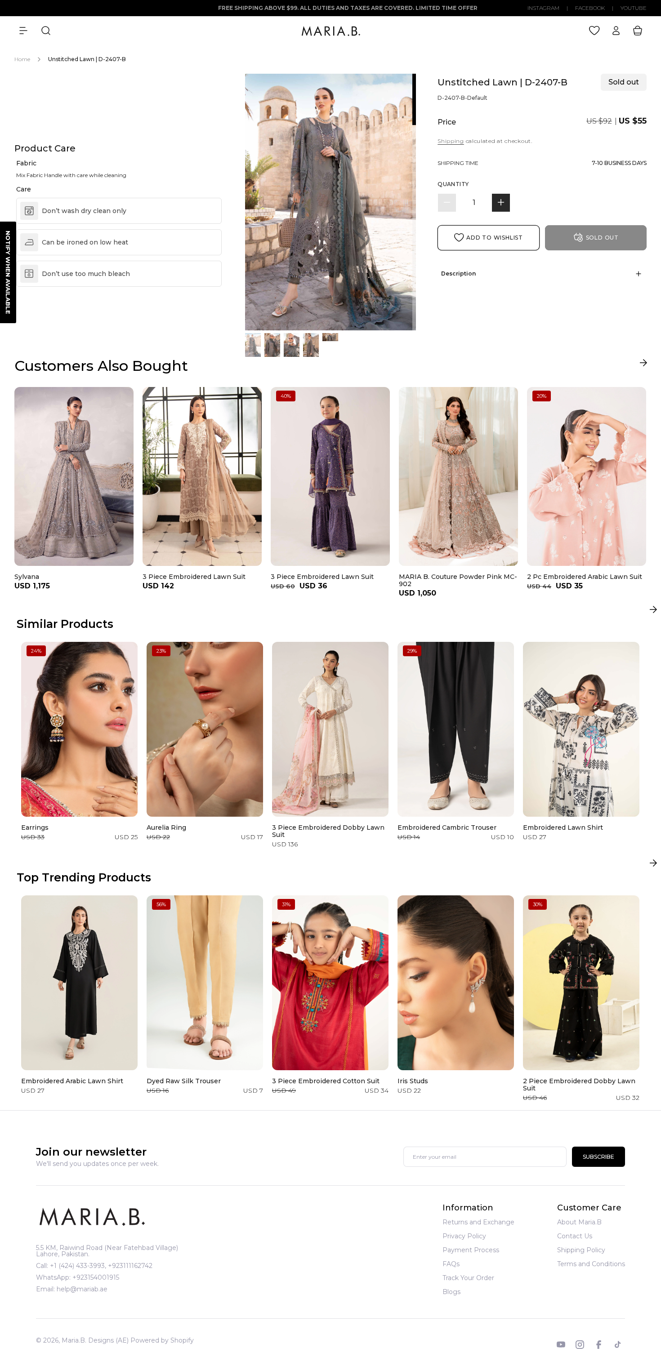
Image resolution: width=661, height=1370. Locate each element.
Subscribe (598, 1157)
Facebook (590, 8)
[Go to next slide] (643, 365)
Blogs (451, 1292)
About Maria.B (579, 1222)
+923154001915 (95, 1277)
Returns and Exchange (478, 1222)
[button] (23, 30)
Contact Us (574, 1236)
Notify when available (8, 272)
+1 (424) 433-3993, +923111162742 (101, 1266)
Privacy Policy (464, 1236)
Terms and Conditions (591, 1264)
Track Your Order (468, 1278)
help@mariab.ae (82, 1289)
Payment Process (470, 1250)
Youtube (634, 8)
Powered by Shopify (162, 1340)
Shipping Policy (581, 1250)
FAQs (451, 1264)
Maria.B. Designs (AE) (95, 1340)
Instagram (543, 8)
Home (22, 59)
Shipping (451, 141)
